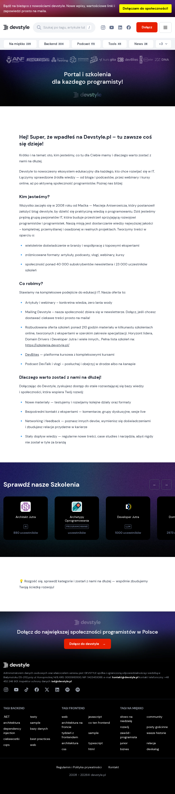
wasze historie (156, 733)
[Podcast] (67, 689)
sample (35, 723)
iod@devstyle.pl (61, 681)
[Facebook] (120, 27)
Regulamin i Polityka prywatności (79, 767)
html (91, 749)
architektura (11, 723)
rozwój (124, 727)
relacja (151, 743)
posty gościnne (157, 727)
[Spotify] (77, 689)
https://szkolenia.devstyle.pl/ (47, 345)
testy (33, 717)
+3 (161, 44)
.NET (6, 717)
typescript (95, 743)
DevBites (32, 354)
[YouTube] (111, 27)
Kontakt (113, 767)
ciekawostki (11, 739)
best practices (40, 739)
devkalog (153, 749)
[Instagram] (103, 27)
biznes (124, 749)
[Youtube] (16, 689)
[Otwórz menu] (165, 27)
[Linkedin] (57, 689)
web (33, 745)
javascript (95, 717)
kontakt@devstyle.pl (125, 677)
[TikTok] (26, 689)
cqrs (6, 745)
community (154, 717)
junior (124, 743)
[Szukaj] (39, 27)
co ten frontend (99, 723)
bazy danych (39, 729)
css (64, 749)
